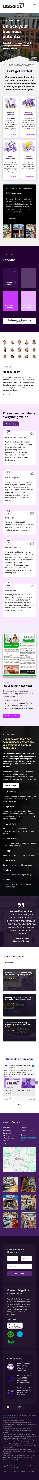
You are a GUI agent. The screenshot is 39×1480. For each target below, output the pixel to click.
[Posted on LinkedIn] (33, 1066)
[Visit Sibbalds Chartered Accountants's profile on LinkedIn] (6, 1066)
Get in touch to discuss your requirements (19, 321)
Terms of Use (31, 1471)
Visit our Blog (9, 962)
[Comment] (10, 1099)
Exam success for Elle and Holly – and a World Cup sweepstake (19, 973)
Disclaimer (16, 1471)
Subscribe (19, 1274)
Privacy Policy (7, 1471)
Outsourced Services (28, 306)
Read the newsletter (11, 716)
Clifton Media (14, 1459)
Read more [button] (8, 1076)
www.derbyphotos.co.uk (10, 1417)
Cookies (22, 1471)
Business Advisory (9, 306)
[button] (2, 1082)
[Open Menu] (34, 6)
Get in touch (10, 424)
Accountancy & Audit (10, 283)
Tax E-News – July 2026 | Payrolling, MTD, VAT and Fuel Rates (17, 1025)
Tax (24, 285)
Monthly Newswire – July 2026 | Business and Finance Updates (19, 999)
